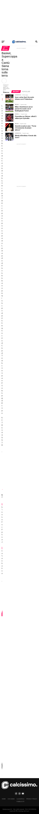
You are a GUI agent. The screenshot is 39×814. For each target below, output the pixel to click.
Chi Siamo (11, 799)
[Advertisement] (19, 19)
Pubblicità (20, 801)
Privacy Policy (31, 799)
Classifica (20, 799)
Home (4, 799)
